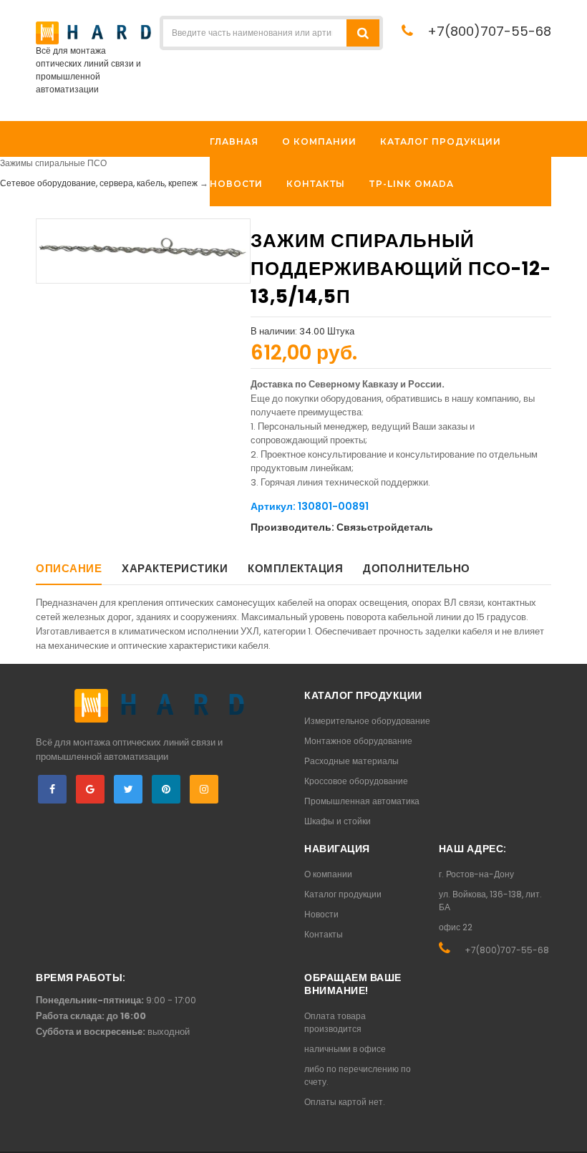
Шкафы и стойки (337, 821)
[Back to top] (572, 1127)
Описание (69, 568)
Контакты (323, 934)
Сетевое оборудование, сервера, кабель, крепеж (99, 183)
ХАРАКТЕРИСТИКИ (175, 568)
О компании (328, 874)
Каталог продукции (343, 894)
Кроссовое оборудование (356, 781)
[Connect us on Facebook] (52, 789)
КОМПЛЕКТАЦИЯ (295, 568)
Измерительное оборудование (367, 721)
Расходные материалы (351, 761)
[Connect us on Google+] (90, 789)
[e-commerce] (93, 32)
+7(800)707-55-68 (489, 31)
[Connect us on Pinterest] (166, 789)
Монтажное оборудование (358, 741)
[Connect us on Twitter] (128, 789)
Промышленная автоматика (361, 801)
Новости (321, 914)
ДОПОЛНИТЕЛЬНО (416, 568)
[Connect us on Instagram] (204, 789)
